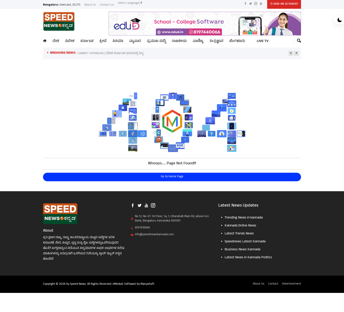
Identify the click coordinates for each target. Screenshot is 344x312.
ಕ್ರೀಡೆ (103, 41)
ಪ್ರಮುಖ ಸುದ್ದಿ (156, 41)
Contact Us (107, 5)
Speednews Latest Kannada (245, 242)
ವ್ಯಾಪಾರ (135, 41)
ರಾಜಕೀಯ (179, 41)
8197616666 (142, 228)
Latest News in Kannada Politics (248, 257)
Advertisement (291, 284)
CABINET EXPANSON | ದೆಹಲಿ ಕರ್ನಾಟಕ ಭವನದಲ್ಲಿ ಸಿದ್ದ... (111, 53)
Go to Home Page (172, 176)
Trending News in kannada (244, 218)
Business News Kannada (242, 250)
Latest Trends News (239, 234)
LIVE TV (263, 41)
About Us (90, 5)
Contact (273, 284)
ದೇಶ (56, 41)
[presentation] (290, 53)
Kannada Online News (240, 226)
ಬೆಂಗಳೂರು (237, 41)
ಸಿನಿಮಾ (117, 41)
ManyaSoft (147, 284)
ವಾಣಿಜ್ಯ (198, 41)
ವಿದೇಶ (69, 41)
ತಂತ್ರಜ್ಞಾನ (216, 41)
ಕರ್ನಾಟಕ (87, 41)
